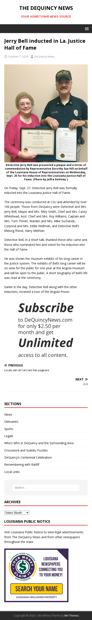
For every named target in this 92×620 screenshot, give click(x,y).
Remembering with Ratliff (21, 464)
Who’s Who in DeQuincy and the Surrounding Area (39, 443)
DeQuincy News (44, 56)
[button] (86, 28)
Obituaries (11, 421)
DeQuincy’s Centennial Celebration (28, 457)
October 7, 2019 (18, 56)
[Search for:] (46, 487)
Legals (8, 436)
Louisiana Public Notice (27, 532)
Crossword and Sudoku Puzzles (26, 450)
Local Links (12, 472)
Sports (8, 429)
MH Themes (71, 615)
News (8, 414)
